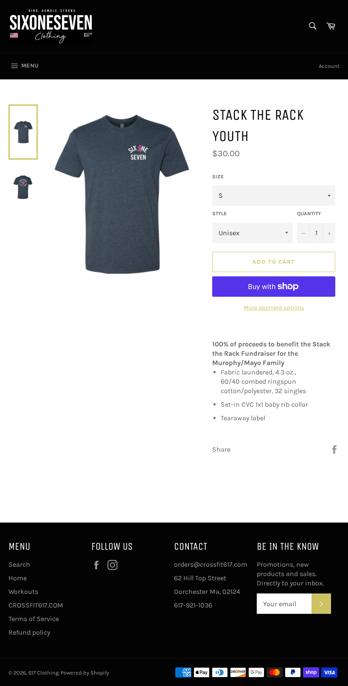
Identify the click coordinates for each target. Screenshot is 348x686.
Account (329, 66)
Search (19, 564)
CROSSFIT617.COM (35, 605)
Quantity (309, 213)
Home (17, 578)
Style (219, 213)
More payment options (274, 307)
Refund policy (29, 632)
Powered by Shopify (85, 672)
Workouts (23, 592)
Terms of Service (33, 619)
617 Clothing (43, 672)
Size (218, 177)
